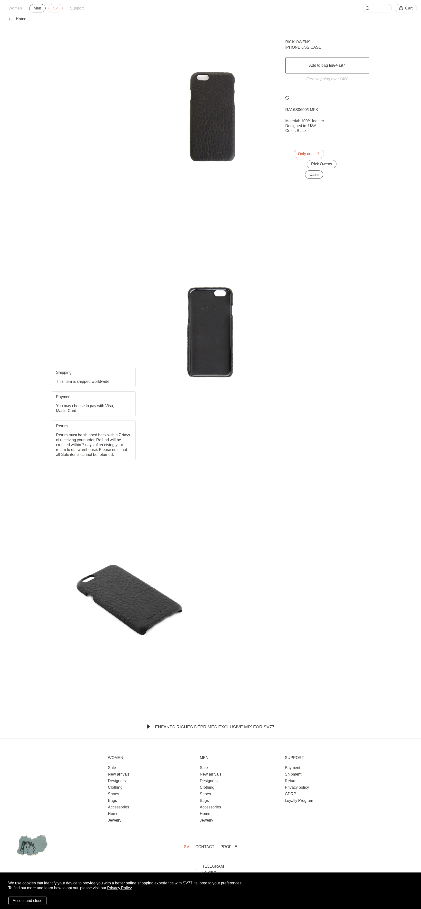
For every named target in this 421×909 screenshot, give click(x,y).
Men (37, 8)
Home (21, 19)
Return (291, 781)
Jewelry (114, 820)
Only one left (309, 154)
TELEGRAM (213, 866)
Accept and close (27, 901)
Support (77, 8)
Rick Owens (298, 42)
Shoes (113, 794)
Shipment (293, 774)
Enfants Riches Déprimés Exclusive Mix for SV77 (214, 726)
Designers (117, 781)
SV (55, 8)
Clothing (115, 787)
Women (15, 8)
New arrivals (119, 774)
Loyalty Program (299, 800)
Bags (112, 800)
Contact (204, 847)
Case (314, 174)
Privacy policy (297, 787)
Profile (228, 847)
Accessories (118, 807)
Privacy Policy (119, 888)
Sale (112, 768)
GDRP (290, 794)
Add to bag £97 (327, 65)
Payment (292, 768)
